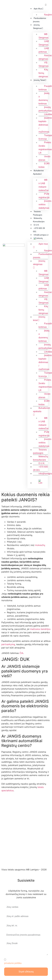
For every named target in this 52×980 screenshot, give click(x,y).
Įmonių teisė (39, 80)
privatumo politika (12, 963)
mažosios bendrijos (40, 629)
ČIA (21, 653)
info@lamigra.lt (41, 235)
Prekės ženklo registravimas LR (45, 147)
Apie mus (38, 8)
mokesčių (40, 545)
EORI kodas (44, 165)
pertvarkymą (8, 644)
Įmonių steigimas (39, 262)
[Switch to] (40, 238)
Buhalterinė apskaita (41, 410)
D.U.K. (36, 225)
